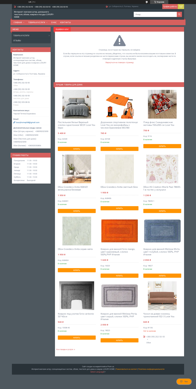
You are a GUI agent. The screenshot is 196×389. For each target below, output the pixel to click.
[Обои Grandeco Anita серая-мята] (76, 231)
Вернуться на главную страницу (120, 62)
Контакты (65, 22)
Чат (186, 381)
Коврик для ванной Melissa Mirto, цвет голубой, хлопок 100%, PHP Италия (161, 252)
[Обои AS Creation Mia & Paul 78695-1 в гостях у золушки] (162, 169)
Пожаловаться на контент (126, 369)
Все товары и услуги (64, 349)
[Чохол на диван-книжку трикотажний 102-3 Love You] (162, 295)
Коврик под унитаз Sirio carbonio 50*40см (76, 315)
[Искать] (179, 14)
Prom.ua (110, 367)
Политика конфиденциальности (151, 369)
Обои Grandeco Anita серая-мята (75, 249)
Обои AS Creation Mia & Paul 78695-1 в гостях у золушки (162, 188)
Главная (18, 22)
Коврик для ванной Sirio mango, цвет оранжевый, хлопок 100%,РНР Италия (118, 252)
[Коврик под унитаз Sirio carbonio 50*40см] (76, 295)
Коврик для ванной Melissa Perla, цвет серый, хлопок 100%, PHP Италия (119, 316)
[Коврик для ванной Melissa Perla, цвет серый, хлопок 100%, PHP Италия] (119, 295)
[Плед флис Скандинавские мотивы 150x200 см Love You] (162, 104)
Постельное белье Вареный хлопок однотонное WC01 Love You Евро (76, 125)
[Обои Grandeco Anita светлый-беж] (119, 169)
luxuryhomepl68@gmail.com (27, 122)
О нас (54, 22)
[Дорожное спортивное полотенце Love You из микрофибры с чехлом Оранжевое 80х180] (119, 104)
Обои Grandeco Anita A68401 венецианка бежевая (73, 188)
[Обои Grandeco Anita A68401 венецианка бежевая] (76, 169)
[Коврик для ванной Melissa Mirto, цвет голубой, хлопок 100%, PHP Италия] (162, 231)
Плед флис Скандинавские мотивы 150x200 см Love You (158, 123)
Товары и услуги (36, 22)
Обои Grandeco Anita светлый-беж (119, 186)
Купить (76, 149)
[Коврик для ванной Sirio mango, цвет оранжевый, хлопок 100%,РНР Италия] (119, 231)
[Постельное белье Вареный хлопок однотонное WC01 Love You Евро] (76, 104)
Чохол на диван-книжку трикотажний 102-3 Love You (158, 315)
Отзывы (17, 40)
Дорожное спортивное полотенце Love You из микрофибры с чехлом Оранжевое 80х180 (119, 125)
